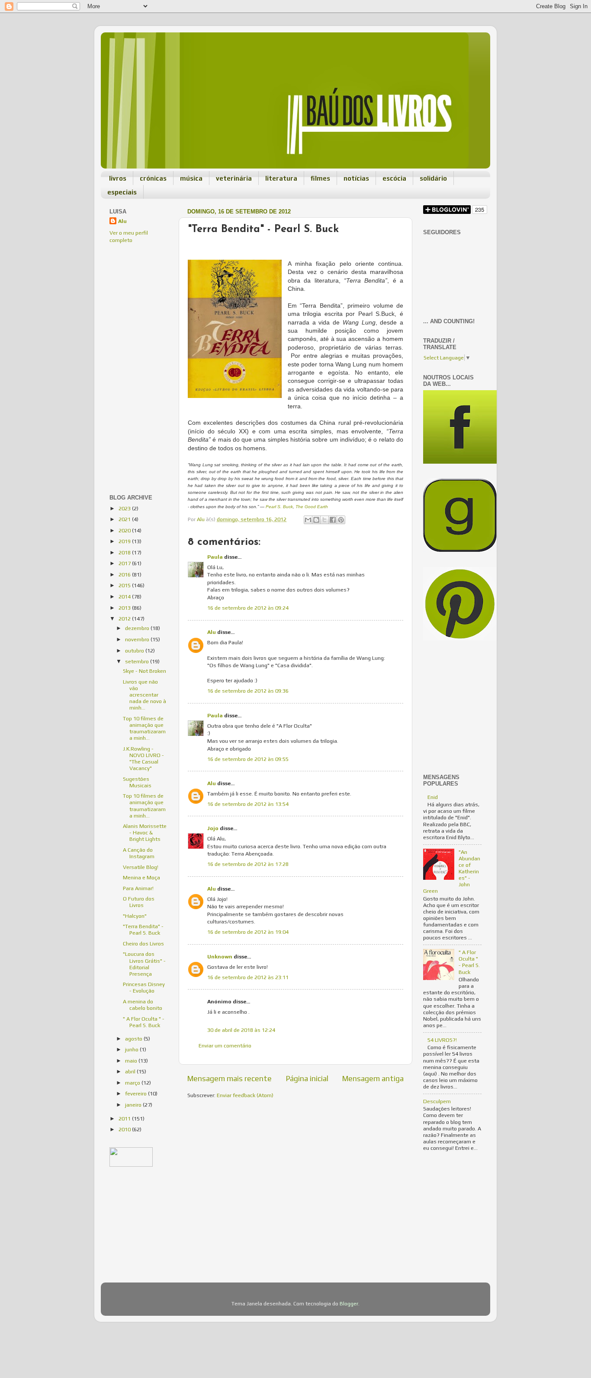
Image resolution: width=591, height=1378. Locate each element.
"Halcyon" (135, 916)
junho (132, 1049)
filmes (320, 178)
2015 (125, 585)
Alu (211, 632)
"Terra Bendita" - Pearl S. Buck (143, 929)
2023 (125, 508)
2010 (125, 1129)
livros (117, 178)
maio (131, 1060)
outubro (135, 650)
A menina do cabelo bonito (142, 1004)
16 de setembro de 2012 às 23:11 (248, 977)
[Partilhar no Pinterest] (341, 520)
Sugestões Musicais (137, 782)
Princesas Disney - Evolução (144, 987)
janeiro (134, 1104)
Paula (215, 557)
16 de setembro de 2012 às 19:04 (248, 932)
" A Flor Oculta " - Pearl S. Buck (143, 1021)
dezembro (138, 628)
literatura (281, 178)
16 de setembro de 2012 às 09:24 (248, 608)
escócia (394, 178)
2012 (125, 618)
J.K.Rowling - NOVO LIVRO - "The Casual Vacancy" (143, 758)
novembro (138, 639)
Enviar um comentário (225, 1045)
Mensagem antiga (373, 1078)
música (191, 178)
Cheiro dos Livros (143, 943)
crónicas (153, 178)
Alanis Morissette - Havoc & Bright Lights (145, 832)
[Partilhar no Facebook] (332, 520)
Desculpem (437, 1101)
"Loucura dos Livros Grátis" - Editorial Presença (144, 964)
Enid (432, 797)
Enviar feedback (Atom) (245, 1095)
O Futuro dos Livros (138, 901)
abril (131, 1071)
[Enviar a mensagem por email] (308, 520)
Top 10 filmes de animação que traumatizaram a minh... (144, 728)
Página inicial (307, 1078)
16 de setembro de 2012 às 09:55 (248, 759)
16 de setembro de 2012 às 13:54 (248, 804)
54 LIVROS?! (442, 1040)
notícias (356, 178)
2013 (125, 608)
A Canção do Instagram (138, 853)
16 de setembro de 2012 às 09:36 (248, 690)
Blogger (349, 1303)
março (133, 1082)
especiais (122, 192)
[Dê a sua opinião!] (316, 520)
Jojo (212, 828)
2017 (125, 563)
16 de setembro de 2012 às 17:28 (248, 864)
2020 (125, 530)
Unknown (219, 956)
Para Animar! (138, 888)
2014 (125, 596)
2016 (125, 574)
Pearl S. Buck (279, 506)
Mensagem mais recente (229, 1078)
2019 (125, 541)
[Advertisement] (135, 309)
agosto (134, 1038)
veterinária (234, 178)
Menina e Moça (141, 877)
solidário (433, 178)
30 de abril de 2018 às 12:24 (241, 1030)
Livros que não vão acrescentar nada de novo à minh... (144, 694)
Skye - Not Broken (144, 671)
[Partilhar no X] (324, 520)
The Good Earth (312, 506)
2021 (125, 519)
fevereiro (136, 1093)
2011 (125, 1118)
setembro (137, 661)
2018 (125, 552)
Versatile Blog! (140, 867)
